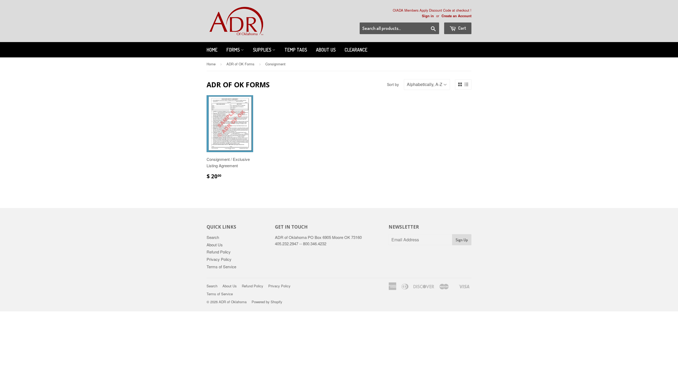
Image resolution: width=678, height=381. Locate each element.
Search (213, 237)
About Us (326, 50)
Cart (461, 28)
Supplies (262, 50)
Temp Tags (295, 50)
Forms (233, 50)
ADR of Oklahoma (233, 301)
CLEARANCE (356, 50)
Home (212, 50)
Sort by (393, 84)
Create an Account (456, 15)
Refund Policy (219, 252)
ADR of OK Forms (240, 63)
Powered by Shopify (267, 301)
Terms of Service (221, 266)
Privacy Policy (219, 259)
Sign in (428, 15)
